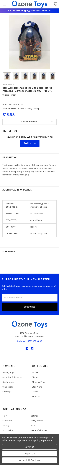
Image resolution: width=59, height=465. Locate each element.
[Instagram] (32, 348)
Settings (29, 447)
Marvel (35, 377)
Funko (35, 391)
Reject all (30, 453)
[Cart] (55, 4)
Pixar (33, 425)
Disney (5, 425)
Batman (35, 416)
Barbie (35, 372)
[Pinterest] (15, 131)
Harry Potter (37, 420)
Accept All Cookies (29, 460)
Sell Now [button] (29, 143)
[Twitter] (10, 131)
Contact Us (8, 382)
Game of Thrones (39, 430)
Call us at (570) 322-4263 (29, 341)
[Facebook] (4, 131)
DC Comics (7, 430)
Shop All (36, 396)
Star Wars (37, 387)
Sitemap (6, 391)
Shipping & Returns (12, 377)
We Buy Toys (8, 372)
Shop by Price (38, 382)
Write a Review (9, 95)
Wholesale (7, 387)
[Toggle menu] (4, 4)
